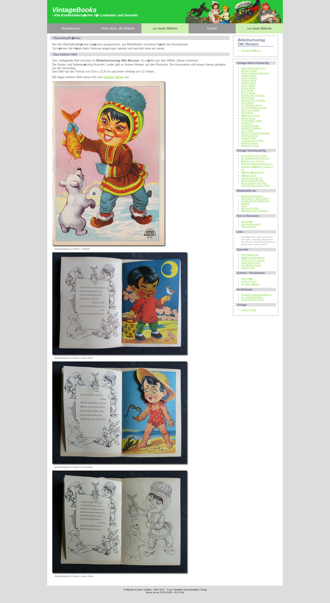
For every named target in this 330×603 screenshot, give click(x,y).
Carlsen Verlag (248, 75)
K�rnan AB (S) (249, 175)
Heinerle (245, 203)
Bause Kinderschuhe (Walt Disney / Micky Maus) (254, 197)
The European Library (252, 299)
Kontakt (212, 28)
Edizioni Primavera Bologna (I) (256, 164)
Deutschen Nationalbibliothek (256, 294)
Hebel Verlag (247, 98)
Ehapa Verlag (248, 88)
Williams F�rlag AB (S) (252, 172)
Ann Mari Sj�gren (250, 284)
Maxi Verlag (247, 112)
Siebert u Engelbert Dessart (255, 133)
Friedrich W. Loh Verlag (253, 95)
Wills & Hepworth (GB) (252, 180)
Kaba (244, 206)
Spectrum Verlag (249, 135)
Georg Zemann (249, 281)
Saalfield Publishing (251, 128)
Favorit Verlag (248, 93)
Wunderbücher (71, 28)
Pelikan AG (247, 123)
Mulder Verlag (248, 118)
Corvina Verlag (248, 80)
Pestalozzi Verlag (250, 125)
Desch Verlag (248, 85)
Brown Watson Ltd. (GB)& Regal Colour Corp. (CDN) (255, 184)
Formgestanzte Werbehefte (255, 201)
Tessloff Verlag (248, 138)
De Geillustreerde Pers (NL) (255, 158)
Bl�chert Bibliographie (253, 257)
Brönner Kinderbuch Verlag (255, 73)
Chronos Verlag (249, 78)
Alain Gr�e (247, 221)
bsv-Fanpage (248, 267)
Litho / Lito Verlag (250, 110)
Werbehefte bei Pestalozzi (254, 210)
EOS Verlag (247, 90)
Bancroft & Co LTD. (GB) (253, 155)
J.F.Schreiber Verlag (251, 105)
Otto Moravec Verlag (251, 120)
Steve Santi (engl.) (250, 263)
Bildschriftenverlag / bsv (253, 68)
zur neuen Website (165, 28)
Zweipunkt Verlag (250, 145)
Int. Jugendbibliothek (252, 297)
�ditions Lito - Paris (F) (253, 161)
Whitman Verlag (249, 143)
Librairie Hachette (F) (252, 178)
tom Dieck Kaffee (250, 208)
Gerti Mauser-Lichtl (250, 224)
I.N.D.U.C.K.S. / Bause (253, 260)
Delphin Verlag (248, 83)
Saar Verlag (247, 130)
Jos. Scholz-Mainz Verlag (254, 107)
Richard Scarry (248, 226)
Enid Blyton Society (251, 265)
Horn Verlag (247, 102)
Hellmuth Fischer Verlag (253, 100)
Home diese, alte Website (118, 28)
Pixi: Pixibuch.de (249, 254)
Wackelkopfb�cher (251, 50)
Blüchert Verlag (249, 70)
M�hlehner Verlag (250, 115)
